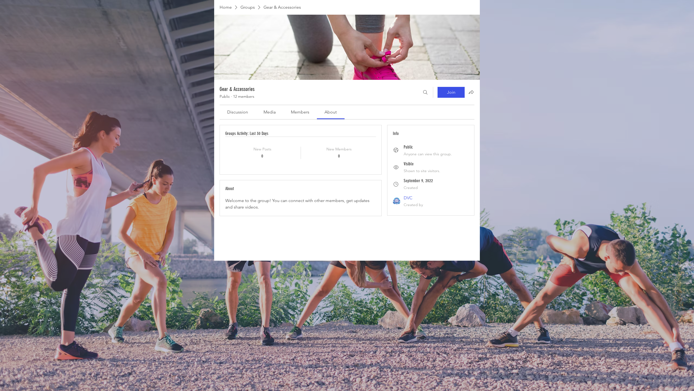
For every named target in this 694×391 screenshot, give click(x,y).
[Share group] (471, 92)
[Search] (425, 92)
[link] (237, 112)
